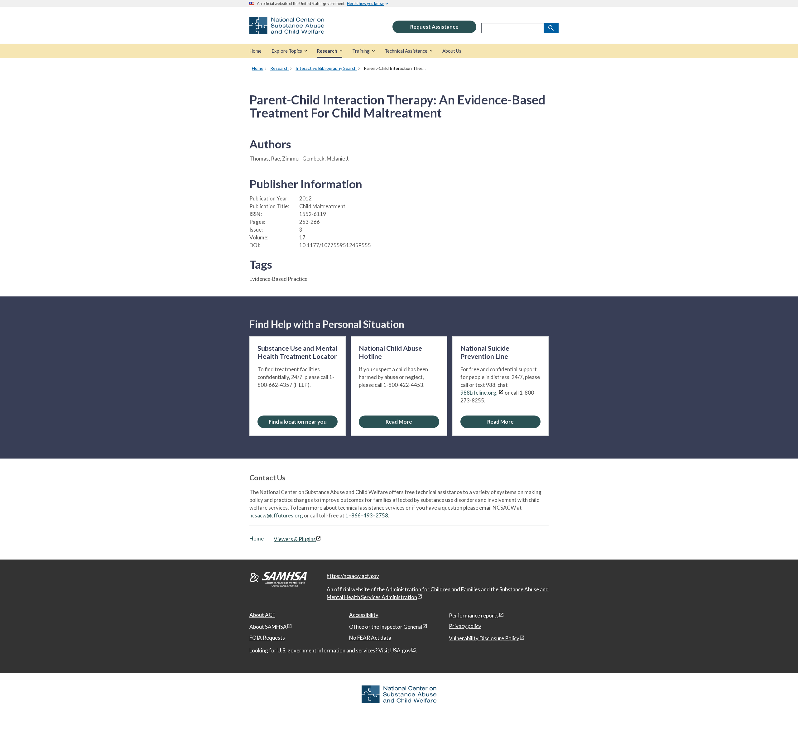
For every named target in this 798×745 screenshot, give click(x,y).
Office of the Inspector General (385, 626)
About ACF (262, 615)
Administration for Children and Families (433, 589)
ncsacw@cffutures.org (276, 515)
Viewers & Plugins (295, 539)
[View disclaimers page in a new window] (501, 392)
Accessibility (363, 615)
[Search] (551, 28)
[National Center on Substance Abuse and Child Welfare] (286, 30)
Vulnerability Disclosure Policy (484, 638)
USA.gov (400, 650)
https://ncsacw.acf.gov (353, 576)
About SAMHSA (268, 626)
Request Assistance (434, 26)
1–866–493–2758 (366, 515)
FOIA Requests (267, 637)
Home (256, 538)
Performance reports (474, 615)
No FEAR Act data (370, 637)
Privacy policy (465, 626)
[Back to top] (780, 728)
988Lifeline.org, (479, 392)
